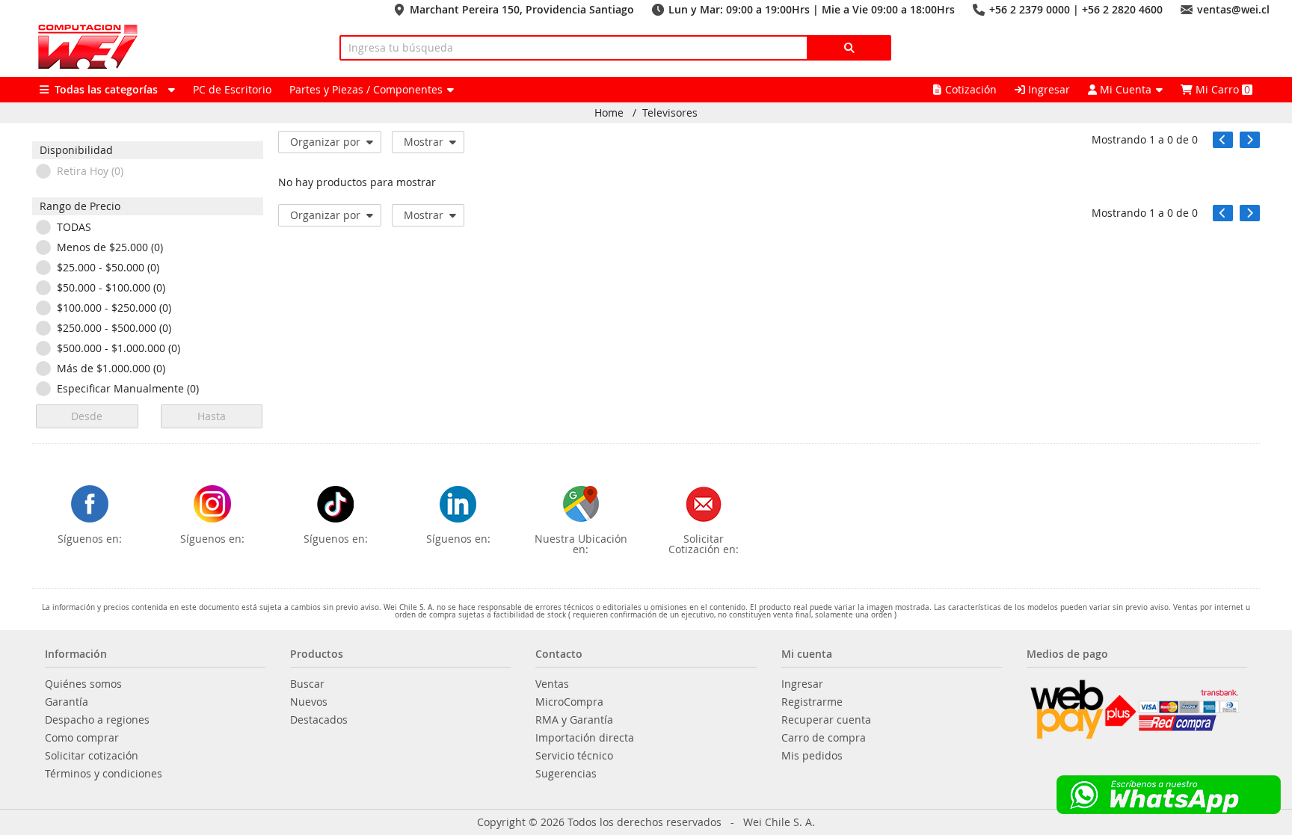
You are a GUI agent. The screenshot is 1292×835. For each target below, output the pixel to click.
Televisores (670, 113)
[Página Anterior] (1223, 140)
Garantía (66, 702)
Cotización (971, 89)
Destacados (319, 720)
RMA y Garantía (574, 720)
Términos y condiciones (103, 773)
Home (609, 113)
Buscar (307, 684)
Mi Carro (1221, 89)
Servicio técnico (574, 756)
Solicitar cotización (91, 756)
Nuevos (308, 702)
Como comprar (82, 738)
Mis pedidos (812, 756)
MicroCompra (569, 702)
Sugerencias (566, 773)
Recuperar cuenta (826, 720)
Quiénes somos (83, 684)
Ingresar (1047, 89)
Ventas (552, 684)
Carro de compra (823, 738)
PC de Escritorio (232, 89)
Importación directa (584, 738)
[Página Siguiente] (1250, 140)
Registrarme (812, 702)
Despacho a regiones (97, 720)
